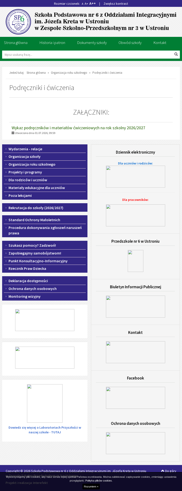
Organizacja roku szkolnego (32, 164)
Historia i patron (52, 42)
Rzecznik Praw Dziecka (27, 268)
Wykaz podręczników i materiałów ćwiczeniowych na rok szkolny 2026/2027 (78, 127)
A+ (86, 3)
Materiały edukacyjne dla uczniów (37, 187)
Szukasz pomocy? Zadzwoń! (32, 245)
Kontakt (159, 42)
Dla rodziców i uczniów (28, 179)
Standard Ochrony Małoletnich (34, 219)
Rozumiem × (91, 486)
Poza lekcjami (20, 195)
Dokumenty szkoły (92, 42)
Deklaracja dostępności (28, 280)
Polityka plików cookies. (99, 480)
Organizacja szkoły (25, 156)
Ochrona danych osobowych (33, 288)
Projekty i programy (25, 172)
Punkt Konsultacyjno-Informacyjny (38, 260)
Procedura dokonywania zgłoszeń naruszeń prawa (45, 230)
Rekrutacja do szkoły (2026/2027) (36, 207)
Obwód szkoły (129, 42)
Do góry (170, 471)
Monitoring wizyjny (25, 296)
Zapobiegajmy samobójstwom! (35, 253)
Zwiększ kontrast (116, 3)
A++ (92, 3)
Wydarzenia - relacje (25, 148)
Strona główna (15, 42)
